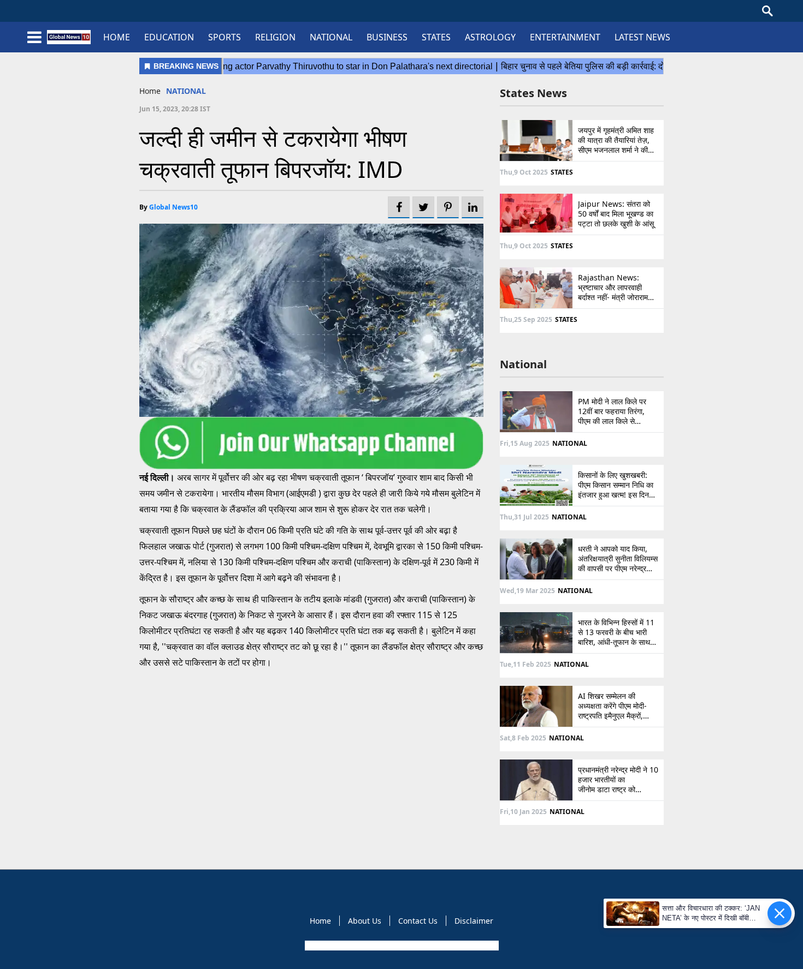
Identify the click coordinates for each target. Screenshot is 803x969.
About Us (364, 921)
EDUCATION (169, 37)
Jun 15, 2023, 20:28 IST (174, 108)
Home (150, 91)
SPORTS (224, 37)
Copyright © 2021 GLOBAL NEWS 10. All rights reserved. (401, 945)
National (523, 364)
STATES (436, 37)
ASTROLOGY (490, 37)
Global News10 (173, 207)
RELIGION (275, 37)
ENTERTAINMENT (565, 37)
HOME (116, 37)
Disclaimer (473, 921)
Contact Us (418, 921)
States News (533, 93)
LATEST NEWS (642, 37)
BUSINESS (387, 37)
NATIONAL (331, 37)
